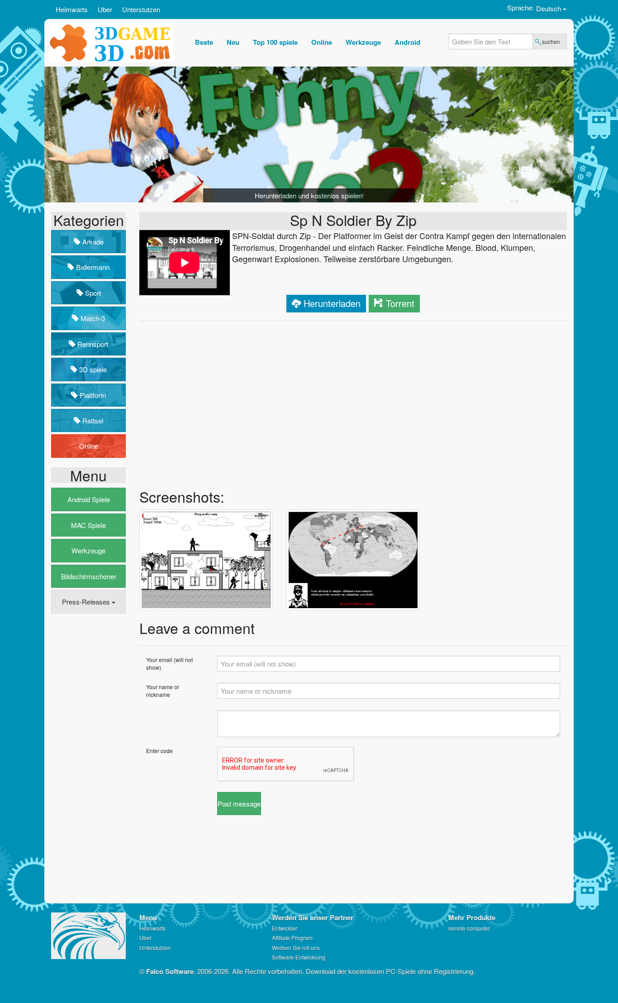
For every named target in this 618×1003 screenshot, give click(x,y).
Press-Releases (87, 601)
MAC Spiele (88, 525)
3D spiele (92, 369)
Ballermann (91, 267)
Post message (239, 803)
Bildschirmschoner (88, 576)
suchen (551, 41)
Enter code (159, 750)
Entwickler (284, 928)
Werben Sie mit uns (296, 947)
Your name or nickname (162, 690)
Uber (105, 9)
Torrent (400, 303)
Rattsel (92, 420)
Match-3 (92, 318)
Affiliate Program (292, 937)
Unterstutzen (141, 9)
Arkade (92, 241)
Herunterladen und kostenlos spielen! (309, 195)
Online (88, 446)
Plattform (92, 395)
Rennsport (92, 344)
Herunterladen (332, 303)
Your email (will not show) (169, 663)
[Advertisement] (87, 759)
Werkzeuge (88, 550)
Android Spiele (88, 499)
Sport (92, 293)
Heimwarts (72, 9)
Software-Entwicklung (298, 957)
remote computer (469, 928)
